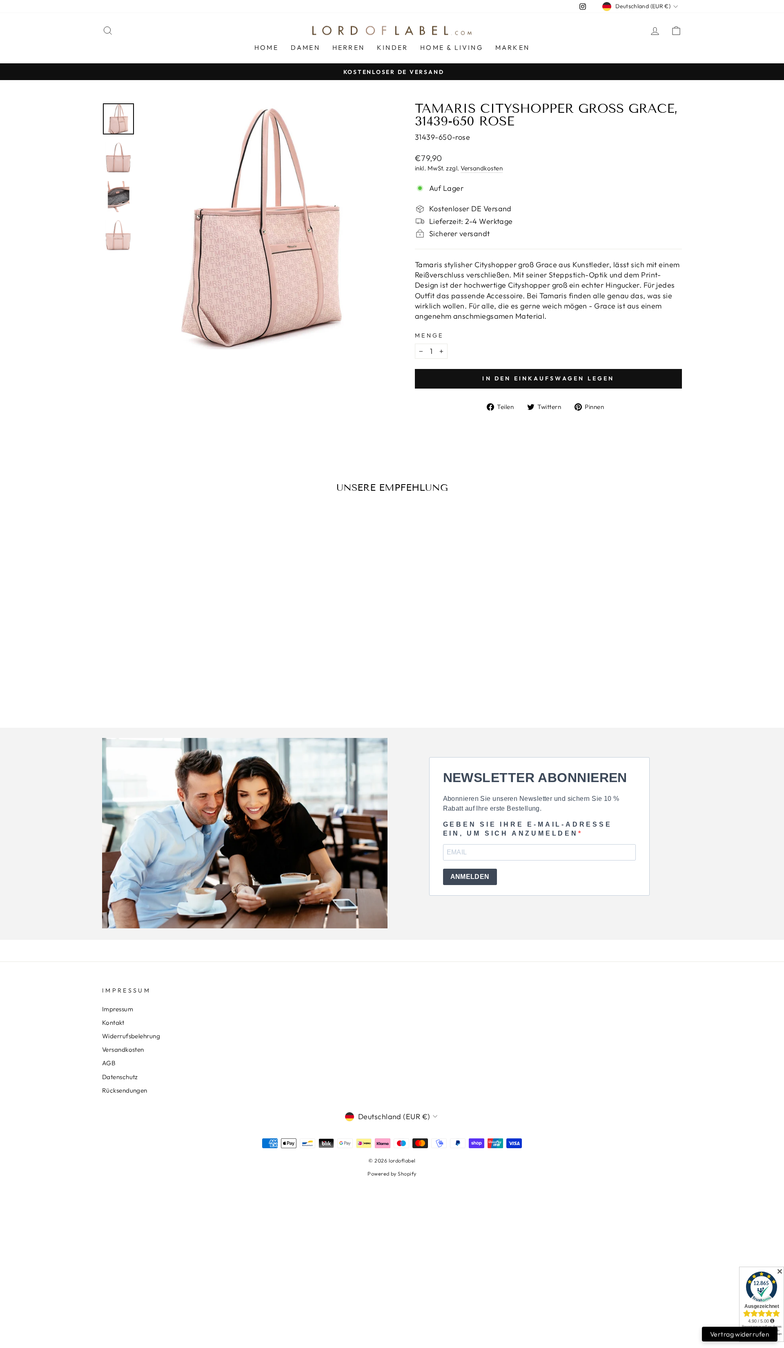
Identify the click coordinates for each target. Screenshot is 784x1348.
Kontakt (113, 1022)
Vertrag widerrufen (739, 1334)
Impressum (117, 1009)
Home (266, 47)
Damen (305, 47)
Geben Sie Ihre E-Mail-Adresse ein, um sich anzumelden (527, 829)
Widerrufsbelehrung (131, 1036)
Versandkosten (482, 168)
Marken (512, 47)
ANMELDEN (470, 876)
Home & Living (451, 47)
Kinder (392, 47)
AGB (109, 1063)
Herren (348, 47)
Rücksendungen (124, 1090)
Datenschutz (120, 1077)
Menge (429, 335)
